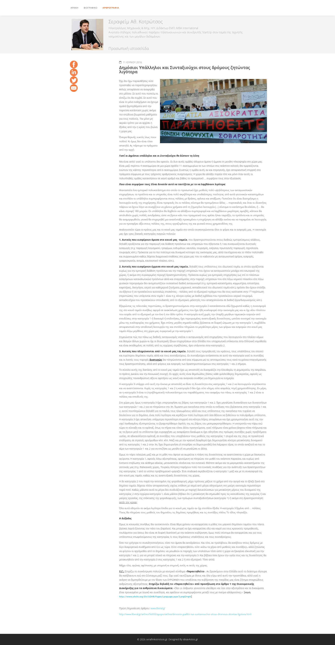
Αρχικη (75, 7)
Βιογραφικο (90, 7)
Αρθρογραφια (111, 7)
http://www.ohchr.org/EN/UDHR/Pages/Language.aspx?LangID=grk (155, 596)
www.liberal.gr (157, 608)
